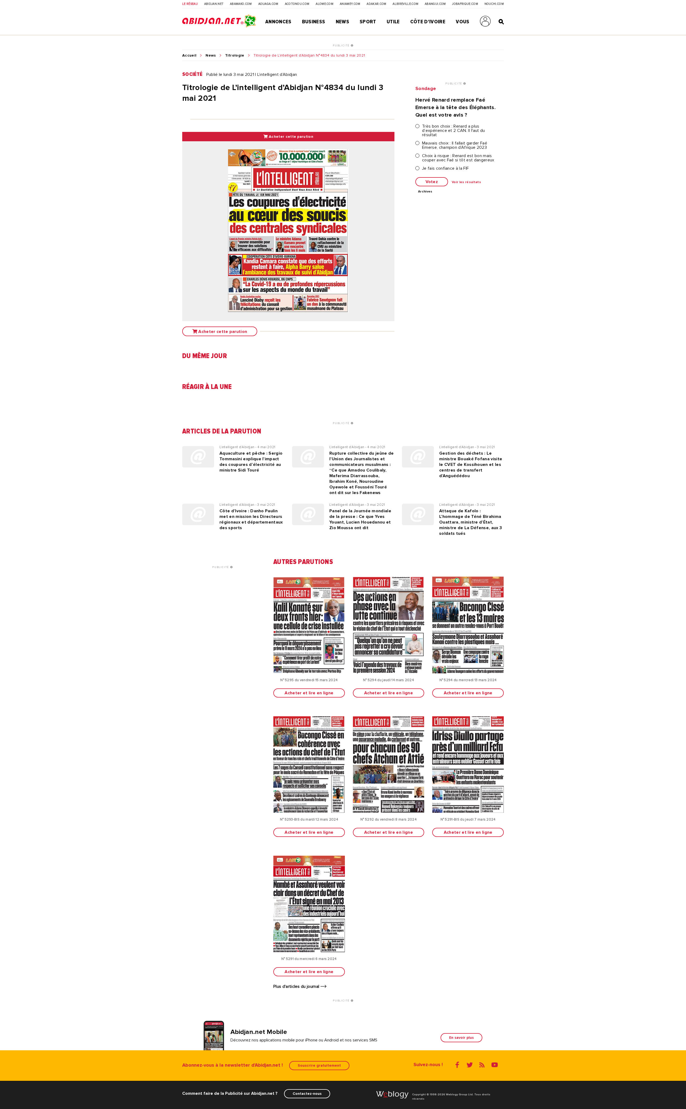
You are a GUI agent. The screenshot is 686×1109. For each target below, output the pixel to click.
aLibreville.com (405, 4)
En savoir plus (461, 1037)
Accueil (189, 55)
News (342, 21)
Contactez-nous (307, 1093)
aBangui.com (435, 4)
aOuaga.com (268, 4)
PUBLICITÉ (342, 45)
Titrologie (234, 55)
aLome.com (324, 4)
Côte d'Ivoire (427, 21)
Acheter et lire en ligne (309, 693)
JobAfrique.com (465, 4)
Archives (425, 191)
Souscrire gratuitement (319, 1065)
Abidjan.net (214, 4)
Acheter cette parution (290, 136)
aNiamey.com (350, 4)
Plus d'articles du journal (296, 986)
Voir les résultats (466, 182)
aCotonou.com (297, 4)
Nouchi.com (494, 4)
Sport (368, 21)
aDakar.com (376, 4)
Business (313, 21)
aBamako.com (241, 4)
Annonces (278, 21)
